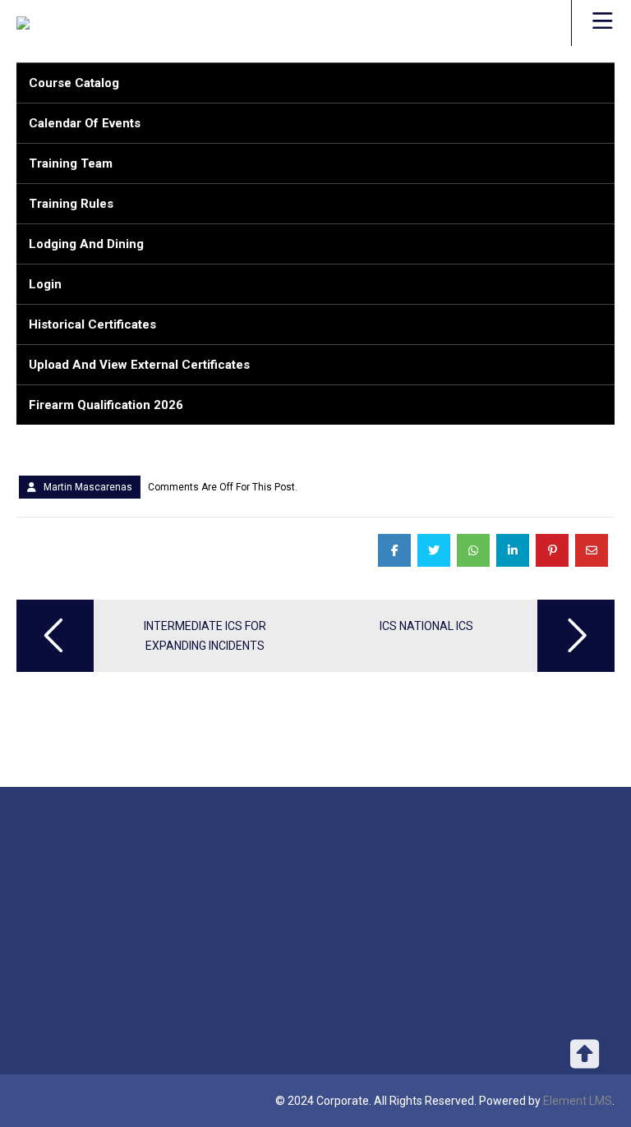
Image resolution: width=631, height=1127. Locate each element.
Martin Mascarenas (88, 487)
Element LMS (577, 1100)
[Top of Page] (584, 1062)
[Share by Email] (591, 550)
